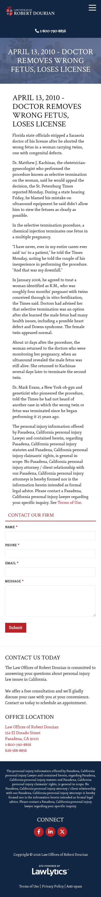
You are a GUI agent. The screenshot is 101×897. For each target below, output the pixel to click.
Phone (12, 545)
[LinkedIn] (50, 832)
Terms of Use (69, 502)
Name (11, 527)
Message (14, 581)
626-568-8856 (16, 750)
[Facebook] (39, 832)
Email (12, 563)
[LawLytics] (50, 870)
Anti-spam (74, 886)
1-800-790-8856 (53, 31)
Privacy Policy (53, 886)
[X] (62, 832)
